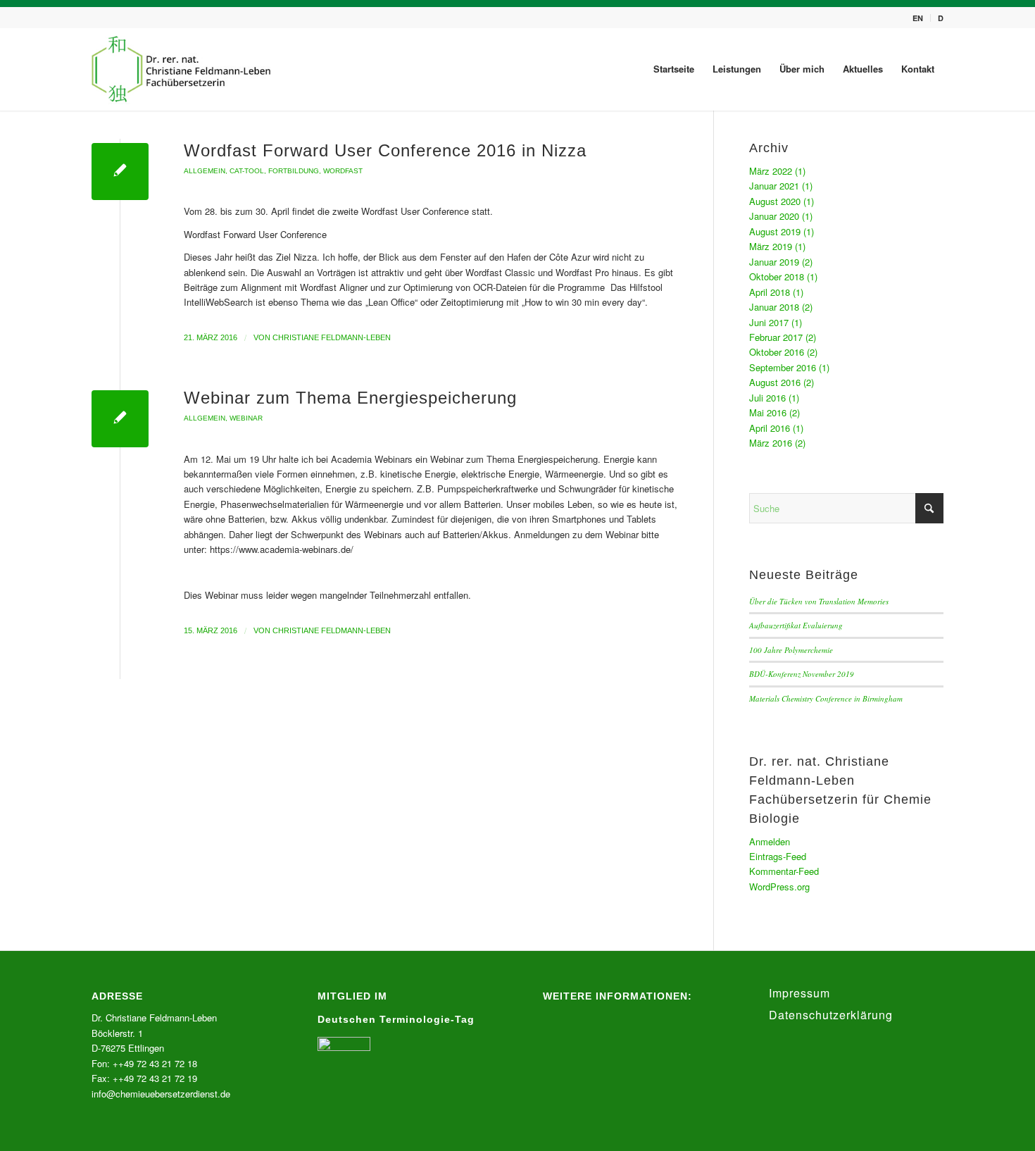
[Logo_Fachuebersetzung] (182, 69)
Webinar (246, 418)
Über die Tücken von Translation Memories (819, 601)
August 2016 (775, 382)
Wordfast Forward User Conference (255, 234)
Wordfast (343, 171)
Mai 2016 (767, 412)
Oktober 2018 (776, 276)
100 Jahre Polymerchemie (791, 650)
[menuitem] (918, 18)
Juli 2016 (767, 397)
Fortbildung (293, 171)
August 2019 (775, 231)
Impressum (799, 993)
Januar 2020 (774, 216)
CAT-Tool (247, 171)
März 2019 (770, 246)
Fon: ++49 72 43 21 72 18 (144, 1063)
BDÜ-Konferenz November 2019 (801, 673)
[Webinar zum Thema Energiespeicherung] (120, 418)
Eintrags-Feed (777, 856)
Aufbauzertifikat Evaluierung (796, 625)
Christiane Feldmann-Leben (331, 337)
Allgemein (204, 171)
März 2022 (770, 171)
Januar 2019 (774, 261)
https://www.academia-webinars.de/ (281, 549)
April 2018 (769, 292)
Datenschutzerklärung (831, 1015)
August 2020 (775, 201)
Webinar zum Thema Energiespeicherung (350, 397)
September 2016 (782, 367)
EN (917, 18)
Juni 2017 (769, 322)
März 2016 (770, 442)
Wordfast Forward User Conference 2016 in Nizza (385, 150)
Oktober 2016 (776, 352)
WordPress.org (779, 886)
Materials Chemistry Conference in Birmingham (826, 698)
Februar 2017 (776, 337)
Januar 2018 (774, 306)
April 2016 (769, 428)
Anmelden (769, 841)
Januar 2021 (774, 185)
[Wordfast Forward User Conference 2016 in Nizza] (120, 171)
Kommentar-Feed (784, 871)
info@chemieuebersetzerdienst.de (161, 1093)
